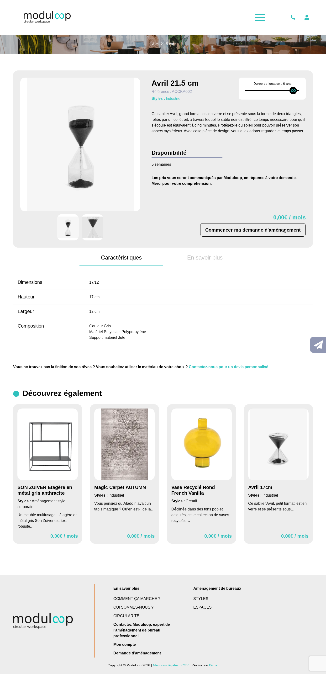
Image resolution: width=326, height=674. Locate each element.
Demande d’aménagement (137, 653)
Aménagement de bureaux (217, 588)
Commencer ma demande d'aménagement (253, 230)
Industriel (173, 98)
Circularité (126, 616)
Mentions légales (166, 665)
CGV (185, 665)
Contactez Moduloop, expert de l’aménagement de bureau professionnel (141, 630)
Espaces (202, 607)
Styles (200, 599)
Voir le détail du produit (47, 474)
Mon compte (124, 644)
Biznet (213, 665)
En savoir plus (126, 588)
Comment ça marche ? (136, 599)
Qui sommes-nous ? (133, 607)
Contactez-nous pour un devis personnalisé (228, 367)
